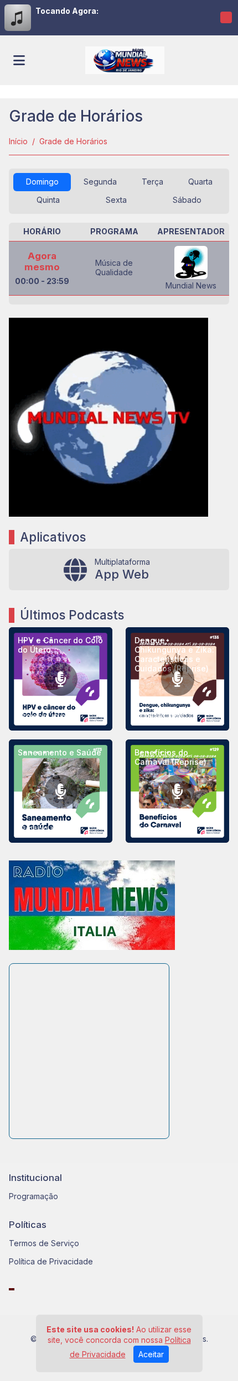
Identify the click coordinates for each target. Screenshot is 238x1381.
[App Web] (119, 569)
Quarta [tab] (200, 181)
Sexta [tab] (116, 199)
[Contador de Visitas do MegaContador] (11, 1288)
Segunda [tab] (100, 181)
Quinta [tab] (48, 199)
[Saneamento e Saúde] (60, 791)
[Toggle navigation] (19, 60)
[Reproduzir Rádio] (226, 17)
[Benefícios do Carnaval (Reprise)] (177, 791)
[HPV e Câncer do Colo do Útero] (60, 679)
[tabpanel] (119, 263)
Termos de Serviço (44, 1243)
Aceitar (151, 1354)
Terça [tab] (152, 181)
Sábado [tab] (187, 199)
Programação (33, 1196)
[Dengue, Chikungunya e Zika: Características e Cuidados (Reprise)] (177, 679)
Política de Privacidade (51, 1261)
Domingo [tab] (42, 181)
